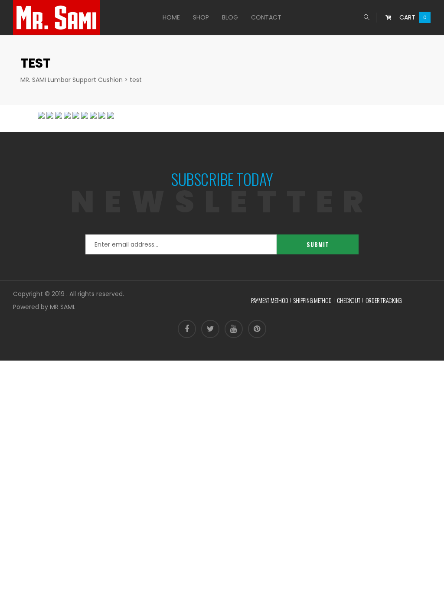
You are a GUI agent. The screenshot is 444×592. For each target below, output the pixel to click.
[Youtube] (234, 329)
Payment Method (269, 300)
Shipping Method (312, 300)
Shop (201, 17)
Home (171, 17)
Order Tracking (384, 300)
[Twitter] (210, 329)
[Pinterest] (257, 329)
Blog (230, 17)
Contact (266, 17)
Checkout (348, 300)
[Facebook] (187, 329)
